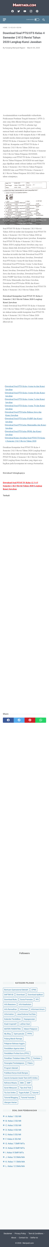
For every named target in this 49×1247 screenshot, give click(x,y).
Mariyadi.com (28, 1243)
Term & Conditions (35, 1233)
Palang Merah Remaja (13, 1039)
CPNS (33, 990)
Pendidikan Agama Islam (14, 1048)
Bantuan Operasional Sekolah (16, 990)
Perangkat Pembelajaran (14, 1063)
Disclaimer (8, 1233)
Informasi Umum (38, 1009)
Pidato (30, 1063)
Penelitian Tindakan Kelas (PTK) (17, 1058)
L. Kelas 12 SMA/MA (15, 1166)
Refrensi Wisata (10, 1083)
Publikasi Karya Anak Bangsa (16, 1073)
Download (20, 995)
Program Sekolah (11, 1068)
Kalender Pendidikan (12, 1019)
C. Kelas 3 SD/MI (13, 1125)
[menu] (4, 19)
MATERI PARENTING (12, 1029)
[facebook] (12, 11)
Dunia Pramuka (26, 999)
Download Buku (10, 999)
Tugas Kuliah (24, 1093)
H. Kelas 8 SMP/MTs (15, 1148)
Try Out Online (10, 1093)
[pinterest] (37, 11)
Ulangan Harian (10, 1102)
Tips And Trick (25, 1088)
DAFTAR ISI (8, 995)
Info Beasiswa (10, 1004)
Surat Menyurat (10, 1088)
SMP (29, 1083)
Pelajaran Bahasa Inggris (14, 1043)
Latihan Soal (25, 1024)
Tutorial (35, 1093)
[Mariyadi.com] (24, 5)
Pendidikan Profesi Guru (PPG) (16, 1053)
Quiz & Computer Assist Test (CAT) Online (21, 1078)
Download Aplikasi (35, 995)
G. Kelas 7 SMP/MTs (15, 1143)
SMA (22, 1083)
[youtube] (24, 11)
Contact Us (23, 1238)
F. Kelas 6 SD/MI (13, 1139)
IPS (37, 999)
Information (9, 1014)
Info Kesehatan (25, 1004)
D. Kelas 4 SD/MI (13, 1130)
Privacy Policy (20, 1233)
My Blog (7, 1034)
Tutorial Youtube (27, 1097)
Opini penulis (19, 1034)
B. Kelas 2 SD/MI (13, 1121)
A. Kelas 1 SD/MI (13, 1116)
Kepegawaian (29, 1019)
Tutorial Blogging (11, 1097)
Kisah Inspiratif (10, 1024)
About (13, 1238)
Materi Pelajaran (30, 1029)
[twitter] (18, 11)
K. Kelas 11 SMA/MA (15, 1161)
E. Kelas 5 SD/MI (13, 1134)
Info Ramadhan (10, 1009)
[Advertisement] (24, 83)
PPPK (29, 1034)
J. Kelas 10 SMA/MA (15, 1157)
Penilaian (37, 1058)
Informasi (24, 1009)
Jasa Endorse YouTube (26, 1014)
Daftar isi (34, 1238)
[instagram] (30, 11)
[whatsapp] (40, 720)
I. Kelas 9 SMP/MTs (14, 1152)
